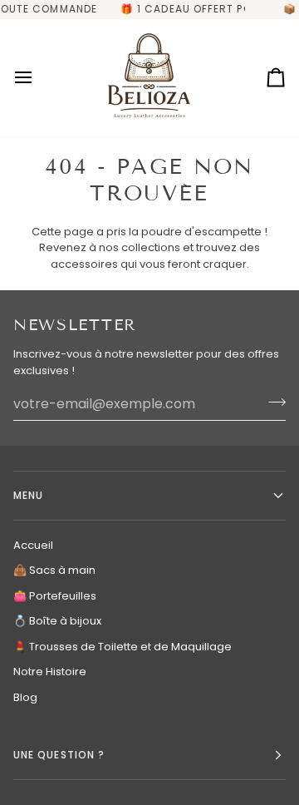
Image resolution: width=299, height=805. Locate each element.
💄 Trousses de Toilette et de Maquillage (122, 646)
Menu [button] (28, 495)
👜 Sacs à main (54, 570)
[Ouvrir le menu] (38, 77)
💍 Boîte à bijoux (57, 621)
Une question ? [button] (59, 755)
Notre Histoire (49, 671)
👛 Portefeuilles (54, 596)
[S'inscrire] (272, 401)
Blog (25, 697)
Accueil (33, 545)
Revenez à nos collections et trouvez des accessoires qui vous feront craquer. (149, 256)
